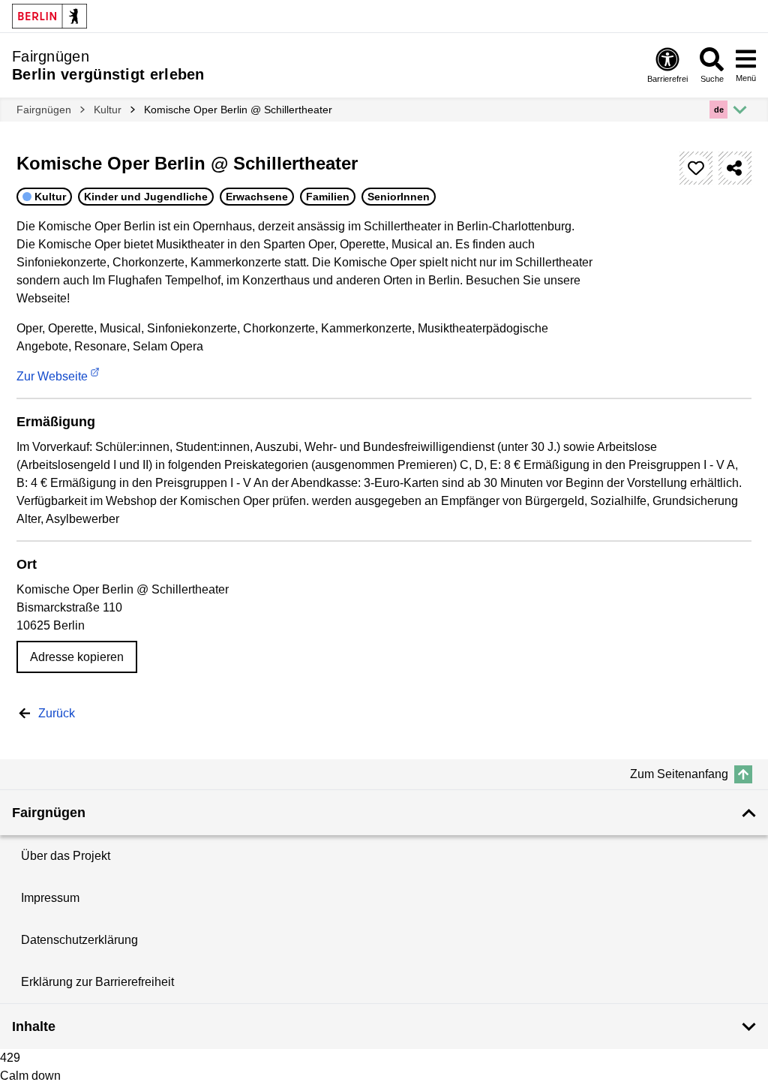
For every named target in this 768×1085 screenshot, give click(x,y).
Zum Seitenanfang (679, 774)
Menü (746, 78)
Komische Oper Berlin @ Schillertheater (238, 110)
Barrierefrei (667, 78)
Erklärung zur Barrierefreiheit (97, 981)
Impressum (50, 897)
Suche (712, 78)
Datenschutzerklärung (79, 939)
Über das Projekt (65, 855)
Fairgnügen (43, 110)
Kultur (108, 110)
